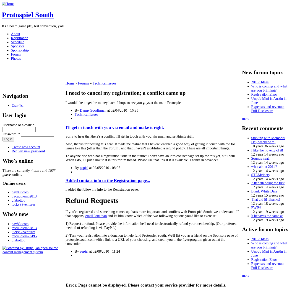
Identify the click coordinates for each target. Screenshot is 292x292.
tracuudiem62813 (24, 196)
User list (17, 106)
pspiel (84, 168)
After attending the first (267, 183)
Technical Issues (104, 83)
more (245, 118)
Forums (83, 83)
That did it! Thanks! (265, 199)
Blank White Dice (264, 191)
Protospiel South (28, 15)
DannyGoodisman (93, 110)
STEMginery (260, 175)
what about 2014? (264, 167)
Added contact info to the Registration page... (107, 180)
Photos (16, 58)
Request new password (28, 151)
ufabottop (18, 200)
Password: (11, 134)
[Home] (8, 4)
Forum (16, 54)
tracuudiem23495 (24, 236)
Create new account (26, 147)
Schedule (17, 42)
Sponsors (17, 46)
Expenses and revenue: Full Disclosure (267, 109)
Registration (19, 38)
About (15, 34)
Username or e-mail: (18, 125)
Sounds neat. (260, 158)
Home (69, 83)
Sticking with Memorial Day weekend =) (268, 140)
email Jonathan (96, 216)
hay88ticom (20, 192)
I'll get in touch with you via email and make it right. (114, 127)
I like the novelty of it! (267, 150)
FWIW (256, 208)
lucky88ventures (23, 204)
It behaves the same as (267, 216)
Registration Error (264, 94)
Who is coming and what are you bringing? (269, 88)
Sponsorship (20, 50)
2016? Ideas (260, 82)
